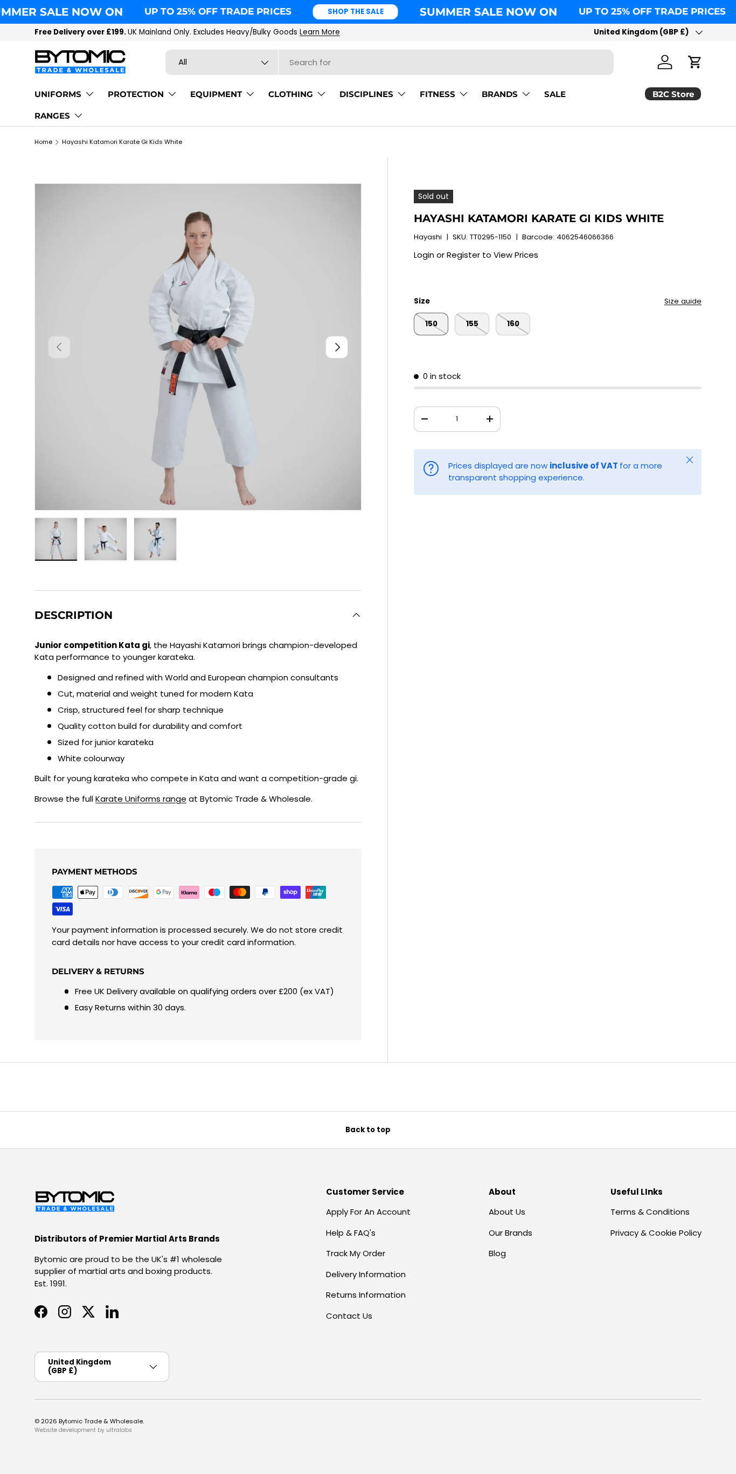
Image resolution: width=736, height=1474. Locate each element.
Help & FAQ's (351, 1232)
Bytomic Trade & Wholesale (101, 1421)
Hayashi (428, 237)
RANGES (52, 116)
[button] (695, 62)
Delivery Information (366, 1274)
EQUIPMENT (216, 94)
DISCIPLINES (366, 94)
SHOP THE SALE (356, 11)
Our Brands (510, 1232)
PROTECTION (136, 94)
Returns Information (366, 1294)
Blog (497, 1253)
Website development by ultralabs (83, 1430)
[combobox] (389, 62)
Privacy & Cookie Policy (656, 1232)
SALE (555, 94)
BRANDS (500, 94)
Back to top (368, 1130)
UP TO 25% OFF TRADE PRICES (217, 11)
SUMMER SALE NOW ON (488, 11)
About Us (507, 1211)
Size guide (683, 301)
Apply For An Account (368, 1211)
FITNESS (437, 94)
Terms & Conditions (650, 1211)
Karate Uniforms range (140, 798)
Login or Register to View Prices (476, 254)
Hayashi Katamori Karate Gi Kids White (122, 142)
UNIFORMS (57, 94)
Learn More (320, 32)
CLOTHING (290, 94)
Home (43, 142)
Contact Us (349, 1315)
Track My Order (355, 1253)
